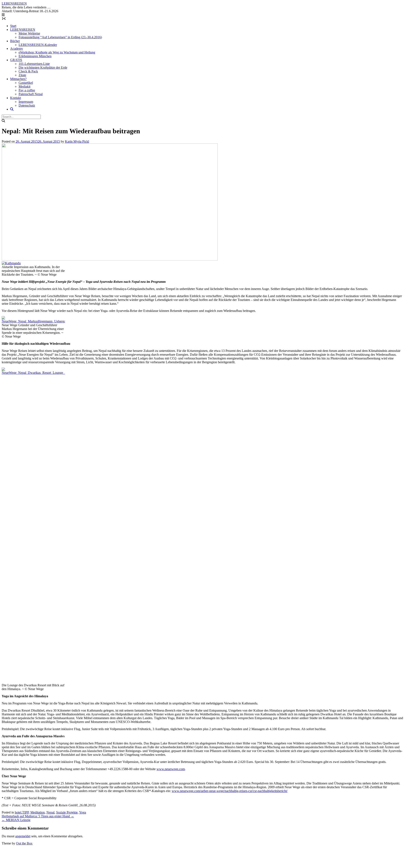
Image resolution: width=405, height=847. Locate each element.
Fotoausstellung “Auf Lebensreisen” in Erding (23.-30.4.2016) (60, 37)
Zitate (22, 75)
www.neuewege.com (171, 769)
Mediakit (24, 86)
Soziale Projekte (67, 812)
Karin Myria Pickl (77, 141)
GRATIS (16, 60)
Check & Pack (28, 71)
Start (13, 26)
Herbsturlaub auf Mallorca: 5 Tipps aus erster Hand (38, 816)
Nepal (50, 812)
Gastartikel (26, 82)
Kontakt (15, 98)
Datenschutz (27, 105)
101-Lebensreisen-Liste (34, 63)
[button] (3, 15)
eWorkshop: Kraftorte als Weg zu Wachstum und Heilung (57, 52)
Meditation (37, 812)
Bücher (15, 41)
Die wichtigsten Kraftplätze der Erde (43, 67)
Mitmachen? (18, 79)
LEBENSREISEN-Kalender (38, 45)
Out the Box (24, 843)
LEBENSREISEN (14, 3)
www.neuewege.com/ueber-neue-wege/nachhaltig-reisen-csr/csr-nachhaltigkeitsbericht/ (230, 791)
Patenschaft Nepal (31, 94)
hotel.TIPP (22, 812)
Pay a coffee (27, 90)
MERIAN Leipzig (16, 820)
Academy (16, 48)
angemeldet (22, 836)
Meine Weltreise (29, 33)
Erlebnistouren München (35, 56)
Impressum (26, 101)
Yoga (82, 812)
